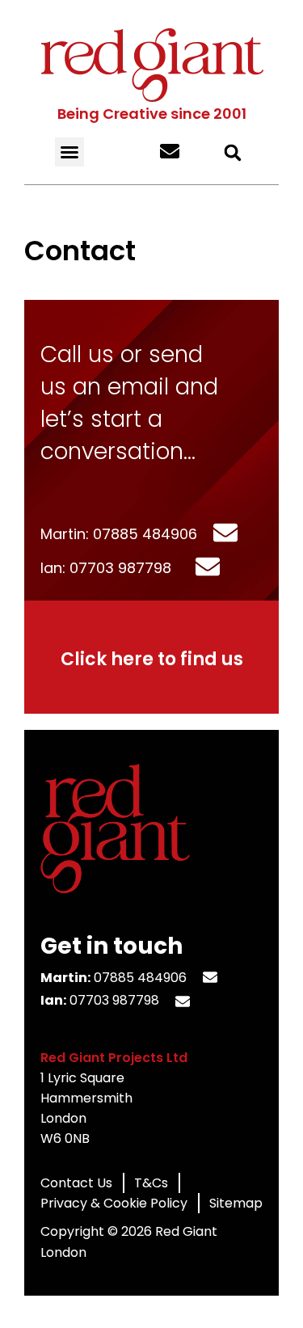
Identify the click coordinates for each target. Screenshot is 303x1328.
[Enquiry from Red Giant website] (163, 153)
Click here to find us (152, 659)
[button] (69, 152)
